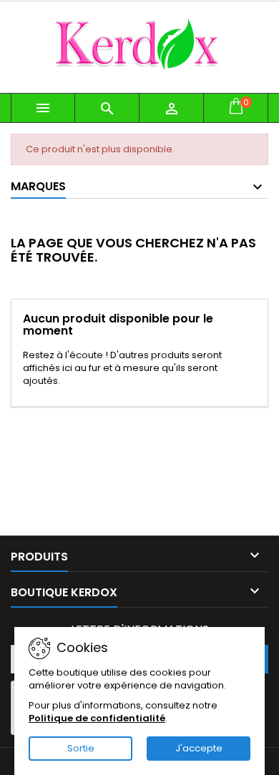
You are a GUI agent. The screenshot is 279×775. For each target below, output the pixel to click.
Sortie (80, 748)
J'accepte (198, 748)
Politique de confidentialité (97, 718)
